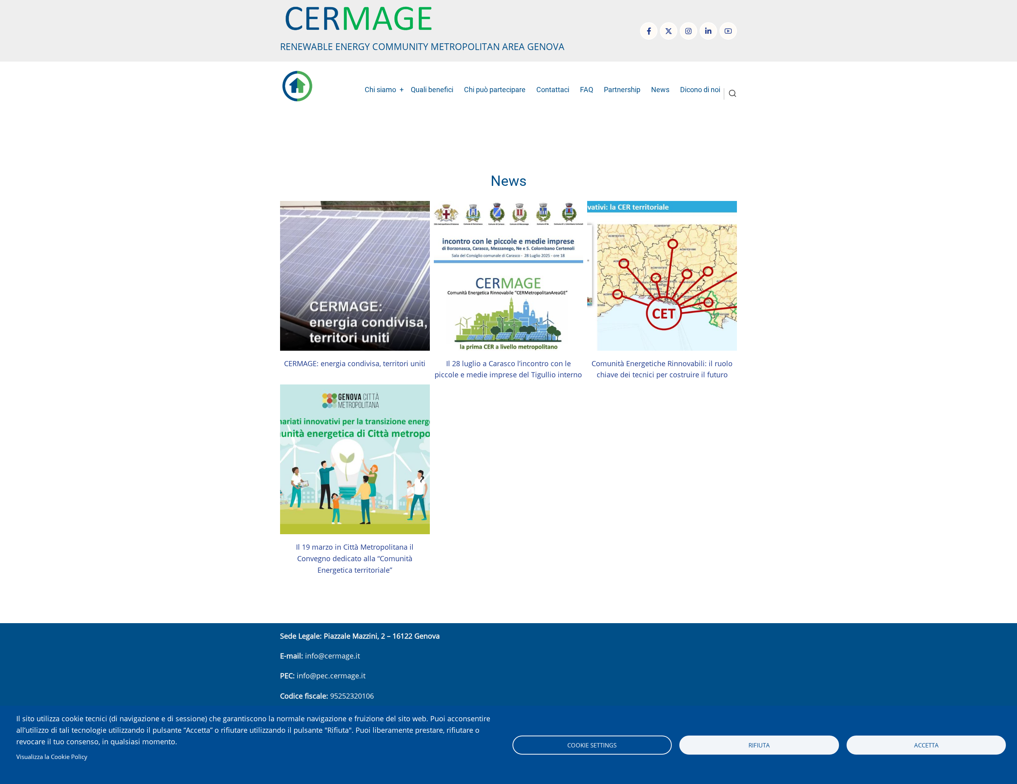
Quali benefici (432, 89)
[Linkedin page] (708, 31)
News (660, 89)
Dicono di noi (700, 89)
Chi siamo (380, 89)
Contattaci (552, 89)
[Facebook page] (648, 31)
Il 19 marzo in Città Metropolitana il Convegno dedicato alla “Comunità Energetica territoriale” (355, 558)
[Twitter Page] (668, 31)
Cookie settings (592, 745)
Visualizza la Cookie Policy (51, 757)
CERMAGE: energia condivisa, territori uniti (354, 363)
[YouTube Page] (728, 31)
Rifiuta (759, 745)
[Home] (358, 17)
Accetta (926, 745)
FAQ (586, 89)
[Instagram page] (688, 31)
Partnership (622, 89)
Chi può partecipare (495, 89)
